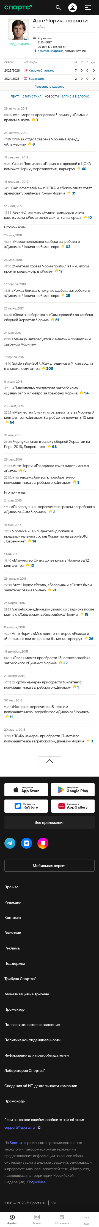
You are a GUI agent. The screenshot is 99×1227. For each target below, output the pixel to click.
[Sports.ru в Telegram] (11, 844)
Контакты (12, 917)
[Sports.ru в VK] (27, 844)
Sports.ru (17, 1142)
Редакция (12, 902)
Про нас (11, 886)
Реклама (12, 948)
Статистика (32, 96)
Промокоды (15, 1101)
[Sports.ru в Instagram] (44, 844)
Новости (52, 96)
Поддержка (14, 963)
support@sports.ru (19, 1127)
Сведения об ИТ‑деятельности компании (40, 1085)
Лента (15, 96)
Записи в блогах (75, 96)
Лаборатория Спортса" (24, 1070)
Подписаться (19, 44)
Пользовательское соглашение (32, 1024)
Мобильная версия (49, 865)
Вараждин (36, 78)
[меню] (88, 7)
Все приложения (49, 822)
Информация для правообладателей (36, 1055)
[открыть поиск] (58, 7)
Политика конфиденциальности (32, 1039)
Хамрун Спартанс (50, 51)
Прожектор (14, 1009)
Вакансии (12, 932)
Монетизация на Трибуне (26, 994)
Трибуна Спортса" (20, 978)
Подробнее (36, 1181)
